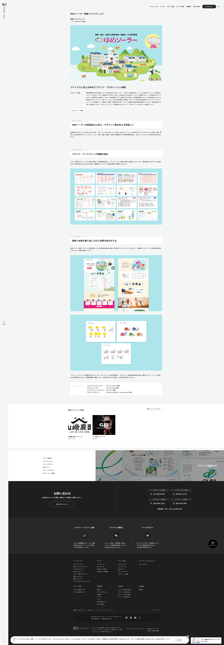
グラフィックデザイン (48, 470)
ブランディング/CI (47, 461)
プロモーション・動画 (48, 473)
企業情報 (99, 586)
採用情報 (141, 586)
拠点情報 (120, 586)
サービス (99, 561)
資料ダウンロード (82, 610)
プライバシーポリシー (99, 610)
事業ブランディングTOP (153, 409)
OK (180, 640)
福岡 (82, 110)
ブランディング (74, 110)
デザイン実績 (122, 561)
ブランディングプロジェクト (147, 561)
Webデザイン (46, 467)
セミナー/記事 (77, 586)
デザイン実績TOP (47, 458)
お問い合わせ (90, 610)
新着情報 (75, 610)
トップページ (155, 610)
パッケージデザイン (48, 464)
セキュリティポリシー (109, 610)
